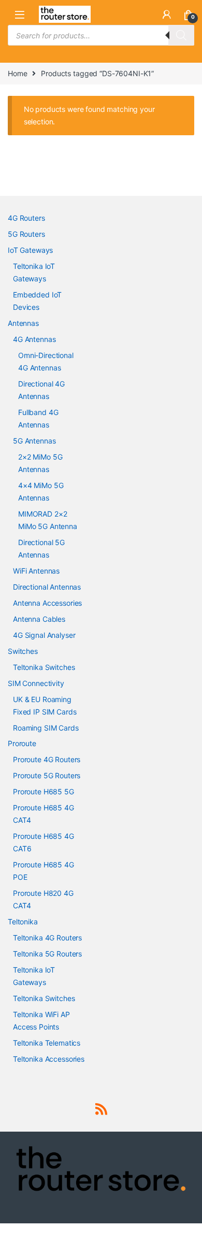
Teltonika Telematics (46, 1042)
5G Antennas (34, 440)
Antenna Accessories (47, 602)
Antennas (23, 323)
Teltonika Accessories (48, 1058)
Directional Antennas (47, 586)
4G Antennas (34, 339)
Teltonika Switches (44, 667)
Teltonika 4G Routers (47, 937)
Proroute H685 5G (43, 791)
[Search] (181, 35)
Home (17, 73)
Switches (23, 651)
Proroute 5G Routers (46, 775)
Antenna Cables (39, 619)
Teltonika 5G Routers (47, 953)
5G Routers (26, 234)
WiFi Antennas (36, 570)
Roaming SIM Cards (46, 727)
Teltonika (23, 921)
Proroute (22, 743)
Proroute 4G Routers (46, 759)
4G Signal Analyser (44, 635)
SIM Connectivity (36, 683)
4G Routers (26, 217)
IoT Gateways (30, 250)
